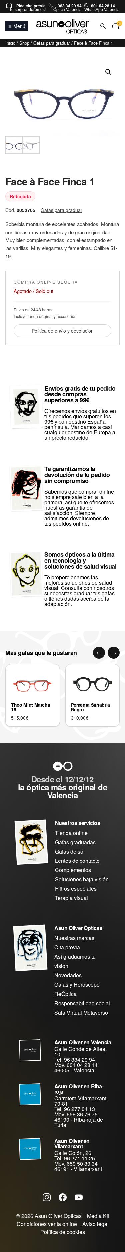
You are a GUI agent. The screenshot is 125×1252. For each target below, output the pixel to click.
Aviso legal (95, 1224)
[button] (108, 72)
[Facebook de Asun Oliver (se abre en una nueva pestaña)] (63, 1197)
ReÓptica (65, 994)
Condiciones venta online (47, 1224)
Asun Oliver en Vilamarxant (72, 1143)
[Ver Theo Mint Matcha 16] (32, 684)
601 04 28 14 (103, 6)
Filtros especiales (76, 888)
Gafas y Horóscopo (77, 984)
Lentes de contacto (77, 860)
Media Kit (98, 1216)
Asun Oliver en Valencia (82, 1042)
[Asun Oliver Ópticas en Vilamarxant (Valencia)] (30, 1149)
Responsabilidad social (82, 1003)
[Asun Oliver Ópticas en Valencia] (30, 1050)
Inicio (10, 43)
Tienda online (71, 833)
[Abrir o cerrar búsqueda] (103, 26)
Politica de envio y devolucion (63, 330)
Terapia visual (71, 898)
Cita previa (67, 947)
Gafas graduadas (75, 842)
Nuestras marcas (74, 938)
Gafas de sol (70, 851)
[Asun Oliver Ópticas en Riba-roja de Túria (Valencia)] (30, 1094)
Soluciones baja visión (82, 879)
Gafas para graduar (51, 43)
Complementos (73, 870)
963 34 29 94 (70, 6)
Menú (19, 26)
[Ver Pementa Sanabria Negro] (92, 684)
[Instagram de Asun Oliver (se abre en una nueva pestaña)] (47, 1197)
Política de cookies (62, 1232)
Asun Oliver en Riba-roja (79, 1088)
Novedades (68, 975)
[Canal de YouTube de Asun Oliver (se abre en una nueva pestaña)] (79, 1197)
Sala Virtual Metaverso (81, 1012)
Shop (24, 43)
